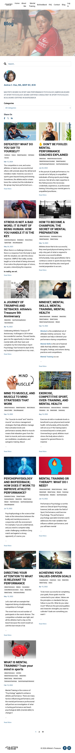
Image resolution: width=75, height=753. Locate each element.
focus (21, 589)
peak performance (14, 501)
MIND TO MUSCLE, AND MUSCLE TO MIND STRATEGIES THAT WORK (19, 398)
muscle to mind (8, 410)
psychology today (44, 494)
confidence (7, 155)
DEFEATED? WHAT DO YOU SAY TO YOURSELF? (18, 147)
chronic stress (28, 239)
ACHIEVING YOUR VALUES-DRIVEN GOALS (55, 574)
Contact (57, 5)
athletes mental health (45, 316)
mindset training (18, 678)
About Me (23, 4)
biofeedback (20, 239)
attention (18, 587)
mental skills (7, 320)
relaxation (52, 494)
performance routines (19, 592)
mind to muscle (31, 407)
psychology (65, 492)
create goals (53, 580)
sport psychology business (19, 320)
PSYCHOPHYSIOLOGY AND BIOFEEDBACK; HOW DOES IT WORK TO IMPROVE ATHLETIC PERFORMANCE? (19, 485)
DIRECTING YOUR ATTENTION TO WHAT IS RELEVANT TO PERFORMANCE (18, 578)
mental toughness (44, 319)
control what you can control (11, 589)
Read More (7, 189)
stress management (17, 242)
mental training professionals (47, 322)
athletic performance (45, 236)
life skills (18, 673)
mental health (53, 410)
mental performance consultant (47, 161)
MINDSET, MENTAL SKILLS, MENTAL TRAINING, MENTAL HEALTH (52, 307)
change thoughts (21, 496)
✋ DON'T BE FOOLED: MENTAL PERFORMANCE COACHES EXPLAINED (53, 149)
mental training (54, 239)
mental (65, 489)
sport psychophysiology (62, 164)
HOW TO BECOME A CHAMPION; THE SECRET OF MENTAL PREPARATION (52, 227)
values (50, 582)
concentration (25, 587)
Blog (63, 5)
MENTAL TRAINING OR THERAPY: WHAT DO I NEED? (54, 482)
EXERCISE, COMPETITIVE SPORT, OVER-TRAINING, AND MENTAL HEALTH (53, 398)
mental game (43, 158)
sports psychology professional (26, 681)
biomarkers (42, 410)
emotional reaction (9, 499)
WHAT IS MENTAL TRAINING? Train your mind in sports (18, 665)
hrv (48, 410)
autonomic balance (56, 407)
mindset (58, 322)
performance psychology (10, 681)
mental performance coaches (54, 158)
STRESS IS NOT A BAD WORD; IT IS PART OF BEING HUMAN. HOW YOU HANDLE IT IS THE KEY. (19, 229)
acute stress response (10, 239)
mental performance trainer (11, 675)
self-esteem (31, 155)
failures (14, 155)
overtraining (62, 410)
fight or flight (7, 242)
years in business (8, 322)
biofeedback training (56, 236)
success (6, 157)
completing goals (44, 580)
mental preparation (21, 155)
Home (17, 3)
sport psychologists (62, 494)
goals (59, 580)
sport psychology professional (47, 164)
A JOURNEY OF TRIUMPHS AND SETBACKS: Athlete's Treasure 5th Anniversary (18, 309)
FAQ (50, 5)
